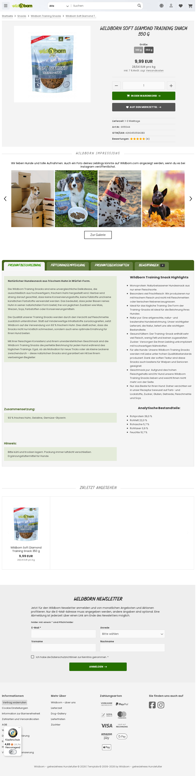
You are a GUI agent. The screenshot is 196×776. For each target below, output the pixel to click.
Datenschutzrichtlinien (64, 657)
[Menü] (6, 6)
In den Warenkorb (143, 95)
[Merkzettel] (181, 6)
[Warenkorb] (190, 6)
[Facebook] (152, 705)
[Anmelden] (171, 6)
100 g (138, 49)
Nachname (107, 641)
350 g (148, 49)
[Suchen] (139, 5)
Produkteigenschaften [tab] (112, 265)
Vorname (37, 641)
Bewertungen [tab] (151, 265)
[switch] (13, 752)
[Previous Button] (5, 198)
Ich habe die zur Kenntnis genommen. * (72, 657)
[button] (59, 5)
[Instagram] (161, 705)
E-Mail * (36, 627)
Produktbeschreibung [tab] (24, 265)
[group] (32, 198)
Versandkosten (155, 70)
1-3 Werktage (132, 121)
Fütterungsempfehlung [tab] (68, 265)
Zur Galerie (98, 234)
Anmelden (98, 666)
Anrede (104, 627)
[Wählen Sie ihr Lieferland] (161, 6)
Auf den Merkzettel (144, 107)
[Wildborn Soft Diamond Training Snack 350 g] (52, 64)
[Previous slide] (8, 532)
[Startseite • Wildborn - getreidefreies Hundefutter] (22, 5)
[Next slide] (187, 532)
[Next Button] (191, 198)
